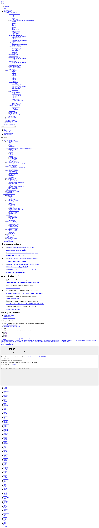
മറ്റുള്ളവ (14, 53)
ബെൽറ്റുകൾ (12, 61)
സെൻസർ (15, 50)
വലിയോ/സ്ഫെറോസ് (17, 84)
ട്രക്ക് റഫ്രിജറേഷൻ (11, 12)
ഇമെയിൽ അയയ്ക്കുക (7, 344)
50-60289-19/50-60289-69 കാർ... (16, 250)
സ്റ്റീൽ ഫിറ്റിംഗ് (13, 113)
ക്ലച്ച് (10, 91)
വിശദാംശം (17, 288)
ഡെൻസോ (15, 90)
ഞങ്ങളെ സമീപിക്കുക (9, 124)
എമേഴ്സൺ (14, 108)
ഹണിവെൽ (15, 109)
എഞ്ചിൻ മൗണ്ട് (13, 56)
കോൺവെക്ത (16, 88)
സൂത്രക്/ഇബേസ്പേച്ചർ (19, 86)
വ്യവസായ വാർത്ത (11, 121)
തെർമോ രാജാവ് (16, 37)
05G (13, 16)
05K (13, 15)
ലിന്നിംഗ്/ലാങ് (16, 92)
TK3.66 (14, 23)
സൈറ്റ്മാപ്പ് (16, 339)
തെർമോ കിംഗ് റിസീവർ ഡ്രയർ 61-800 (58, 341)
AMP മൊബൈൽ (25, 339)
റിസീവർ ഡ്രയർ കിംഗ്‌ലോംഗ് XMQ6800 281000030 (22, 282)
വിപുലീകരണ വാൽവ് (15, 65)
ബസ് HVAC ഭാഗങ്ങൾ (12, 70)
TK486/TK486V (16, 29)
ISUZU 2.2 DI (15, 21)
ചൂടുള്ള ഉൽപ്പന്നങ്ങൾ (6, 339)
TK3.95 (14, 28)
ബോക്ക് (14, 73)
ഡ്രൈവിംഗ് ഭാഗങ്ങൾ (15, 67)
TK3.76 (14, 27)
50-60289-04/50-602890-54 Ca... (15, 256)
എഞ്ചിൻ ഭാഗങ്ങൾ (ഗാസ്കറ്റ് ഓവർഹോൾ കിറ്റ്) (21, 20)
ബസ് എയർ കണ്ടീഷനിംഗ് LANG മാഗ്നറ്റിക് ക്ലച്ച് (14, 340)
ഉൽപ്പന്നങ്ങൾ (7, 11)
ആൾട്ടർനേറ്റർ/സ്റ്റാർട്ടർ (15, 35)
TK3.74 (14, 25)
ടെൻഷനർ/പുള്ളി (14, 54)
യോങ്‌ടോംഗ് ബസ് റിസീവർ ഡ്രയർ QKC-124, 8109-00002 (25, 304)
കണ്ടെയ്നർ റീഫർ (11, 117)
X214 (13, 18)
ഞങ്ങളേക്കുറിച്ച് (7, 10)
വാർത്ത (5, 118)
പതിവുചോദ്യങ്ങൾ (8, 122)
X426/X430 (15, 19)
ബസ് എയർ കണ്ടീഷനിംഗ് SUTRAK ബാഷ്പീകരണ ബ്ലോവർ (31, 341)
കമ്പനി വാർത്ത (10, 120)
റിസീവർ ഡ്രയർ (13, 39)
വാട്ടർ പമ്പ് (12, 111)
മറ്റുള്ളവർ (12, 69)
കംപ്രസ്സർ (12, 71)
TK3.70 (14, 24)
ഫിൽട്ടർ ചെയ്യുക (14, 42)
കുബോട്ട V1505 (16, 31)
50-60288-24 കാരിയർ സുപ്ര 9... (16, 261)
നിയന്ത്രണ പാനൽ (14, 115)
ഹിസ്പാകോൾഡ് (17, 87)
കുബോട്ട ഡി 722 (16, 33)
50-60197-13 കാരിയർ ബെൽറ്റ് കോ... (17, 272)
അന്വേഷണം (10, 288)
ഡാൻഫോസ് (15, 99)
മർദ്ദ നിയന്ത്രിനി (16, 49)
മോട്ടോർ (14, 52)
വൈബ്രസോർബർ (14, 57)
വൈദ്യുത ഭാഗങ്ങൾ (15, 46)
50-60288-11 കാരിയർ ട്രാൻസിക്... (17, 267)
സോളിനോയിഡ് (16, 48)
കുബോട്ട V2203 (16, 32)
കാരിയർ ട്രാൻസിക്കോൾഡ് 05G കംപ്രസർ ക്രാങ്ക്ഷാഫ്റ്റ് (42, 340)
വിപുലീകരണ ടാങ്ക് (14, 66)
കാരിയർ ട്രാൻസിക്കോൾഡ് (19, 36)
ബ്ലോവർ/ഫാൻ (13, 82)
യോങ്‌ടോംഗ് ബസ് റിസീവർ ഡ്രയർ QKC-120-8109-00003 (24, 293)
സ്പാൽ (14, 83)
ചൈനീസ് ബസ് (16, 104)
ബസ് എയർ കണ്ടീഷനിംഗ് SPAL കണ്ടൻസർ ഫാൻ (71, 340)
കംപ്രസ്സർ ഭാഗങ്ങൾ (14, 14)
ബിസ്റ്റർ (14, 74)
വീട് (4, 8)
